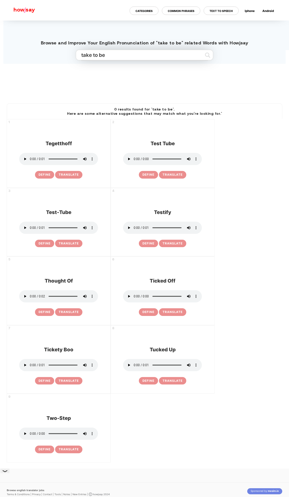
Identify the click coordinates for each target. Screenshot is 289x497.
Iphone (250, 11)
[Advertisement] (144, 82)
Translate (69, 174)
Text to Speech (221, 11)
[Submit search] (207, 55)
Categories (144, 11)
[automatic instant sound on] (269, 25)
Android (268, 11)
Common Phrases (181, 11)
